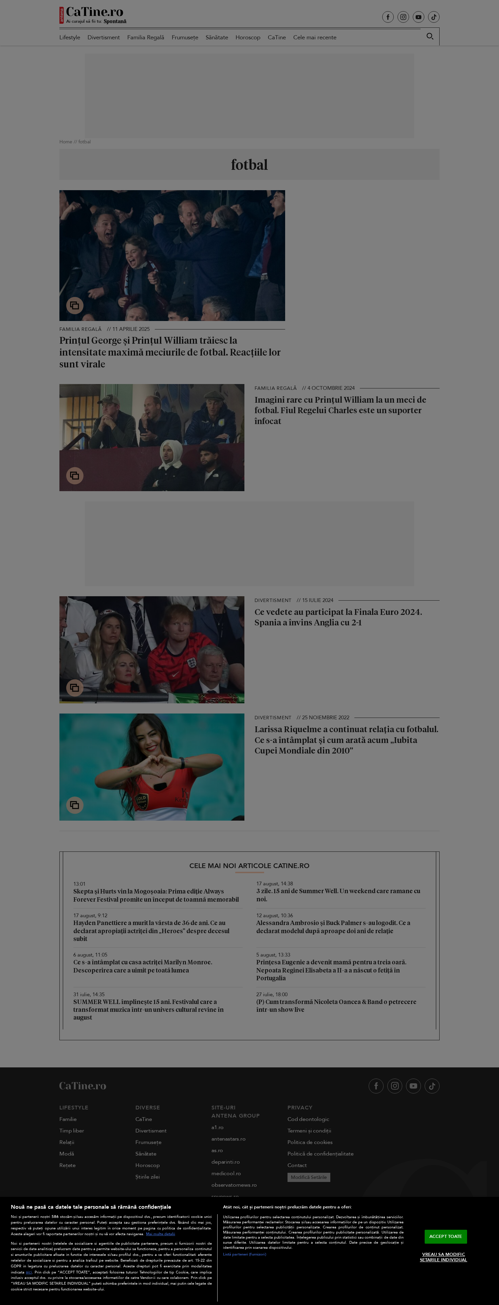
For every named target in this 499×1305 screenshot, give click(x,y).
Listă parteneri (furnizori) (244, 1254)
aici (29, 1272)
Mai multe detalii (160, 1234)
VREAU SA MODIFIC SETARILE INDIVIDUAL (443, 1257)
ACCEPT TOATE (445, 1236)
